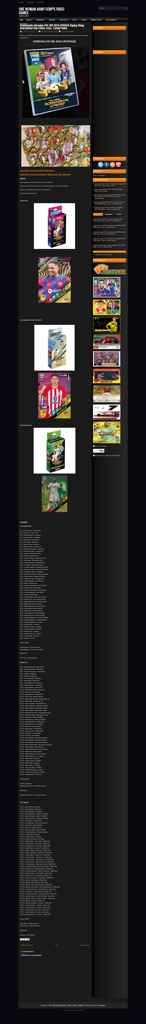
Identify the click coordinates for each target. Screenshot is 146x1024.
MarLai (81, 1010)
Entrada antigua (85, 945)
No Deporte (24, 24)
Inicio (22, 2)
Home (21, 20)
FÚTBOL (75, 20)
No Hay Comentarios (67, 31)
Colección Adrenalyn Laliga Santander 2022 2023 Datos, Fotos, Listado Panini (109, 246)
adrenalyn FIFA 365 (47, 31)
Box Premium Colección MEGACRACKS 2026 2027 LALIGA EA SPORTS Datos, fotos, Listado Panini (109, 196)
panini (56, 31)
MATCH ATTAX (64, 20)
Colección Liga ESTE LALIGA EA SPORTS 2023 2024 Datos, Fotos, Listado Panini (109, 239)
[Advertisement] (109, 90)
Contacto (41, 2)
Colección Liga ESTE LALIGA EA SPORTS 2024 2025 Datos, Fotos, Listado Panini (109, 233)
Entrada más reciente (27, 945)
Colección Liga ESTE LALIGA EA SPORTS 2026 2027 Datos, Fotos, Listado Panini (108, 208)
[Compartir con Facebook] (28, 939)
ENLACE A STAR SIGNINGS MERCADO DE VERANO (45, 174)
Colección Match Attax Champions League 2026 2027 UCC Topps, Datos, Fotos (110, 185)
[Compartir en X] (26, 939)
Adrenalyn (52, 20)
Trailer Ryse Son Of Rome (103, 255)
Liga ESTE (29, 20)
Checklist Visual (97, 20)
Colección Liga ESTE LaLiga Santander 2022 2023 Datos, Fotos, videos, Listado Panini (108, 220)
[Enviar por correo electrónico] (21, 939)
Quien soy (30, 2)
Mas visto (98, 214)
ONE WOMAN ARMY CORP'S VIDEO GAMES (41, 10)
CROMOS (84, 20)
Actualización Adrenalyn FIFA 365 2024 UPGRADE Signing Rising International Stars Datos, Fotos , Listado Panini (52, 26)
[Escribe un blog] (23, 939)
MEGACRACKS (41, 20)
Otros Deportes (112, 20)
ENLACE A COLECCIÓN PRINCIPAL (37, 171)
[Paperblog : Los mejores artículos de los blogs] (98, 452)
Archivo (119, 214)
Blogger (103, 1005)
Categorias (108, 214)
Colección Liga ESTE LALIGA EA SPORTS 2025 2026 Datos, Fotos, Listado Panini (109, 226)
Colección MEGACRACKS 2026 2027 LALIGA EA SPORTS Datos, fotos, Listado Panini (109, 203)
